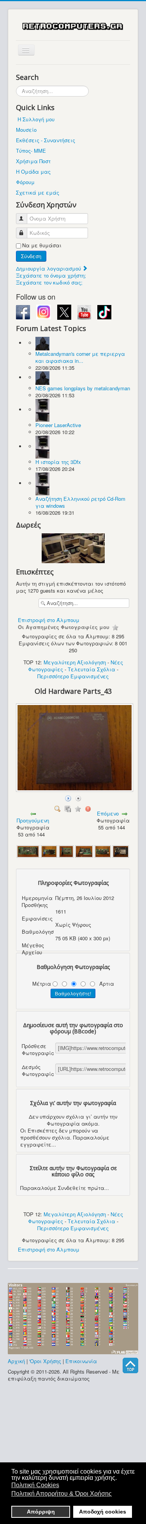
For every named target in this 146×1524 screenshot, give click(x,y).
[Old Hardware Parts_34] (49, 851)
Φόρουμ (25, 182)
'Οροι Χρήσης (45, 1361)
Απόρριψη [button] (41, 1511)
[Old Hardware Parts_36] (121, 851)
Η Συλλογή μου (36, 119)
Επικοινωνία (81, 1361)
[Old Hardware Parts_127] (84, 851)
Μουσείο (26, 129)
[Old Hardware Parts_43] (75, 789)
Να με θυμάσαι (42, 245)
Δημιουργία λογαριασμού (49, 268)
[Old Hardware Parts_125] (28, 851)
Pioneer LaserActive (58, 425)
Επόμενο (108, 813)
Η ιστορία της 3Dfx (58, 461)
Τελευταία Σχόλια (91, 669)
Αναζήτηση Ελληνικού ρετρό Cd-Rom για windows (80, 502)
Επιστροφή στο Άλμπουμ (48, 620)
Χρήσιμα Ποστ (33, 161)
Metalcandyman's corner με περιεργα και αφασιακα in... (80, 357)
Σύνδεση (31, 256)
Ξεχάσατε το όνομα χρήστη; (51, 275)
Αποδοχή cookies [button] (102, 1511)
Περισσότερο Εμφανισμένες (73, 676)
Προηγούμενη (33, 820)
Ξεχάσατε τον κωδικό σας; (49, 282)
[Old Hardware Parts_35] (103, 851)
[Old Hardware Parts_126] (66, 851)
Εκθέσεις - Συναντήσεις (45, 140)
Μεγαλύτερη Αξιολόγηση (75, 662)
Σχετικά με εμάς (37, 192)
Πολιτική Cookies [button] (35, 1485)
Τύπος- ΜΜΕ (31, 150)
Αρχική (16, 1361)
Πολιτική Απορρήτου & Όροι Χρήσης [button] (61, 1493)
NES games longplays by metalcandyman (82, 388)
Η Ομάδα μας (33, 171)
